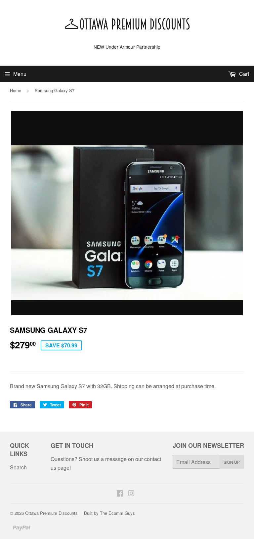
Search (18, 467)
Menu (19, 74)
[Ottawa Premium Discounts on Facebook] (119, 494)
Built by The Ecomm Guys (109, 513)
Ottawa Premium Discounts (51, 513)
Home (15, 90)
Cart (243, 74)
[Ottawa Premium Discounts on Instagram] (131, 494)
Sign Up (232, 462)
